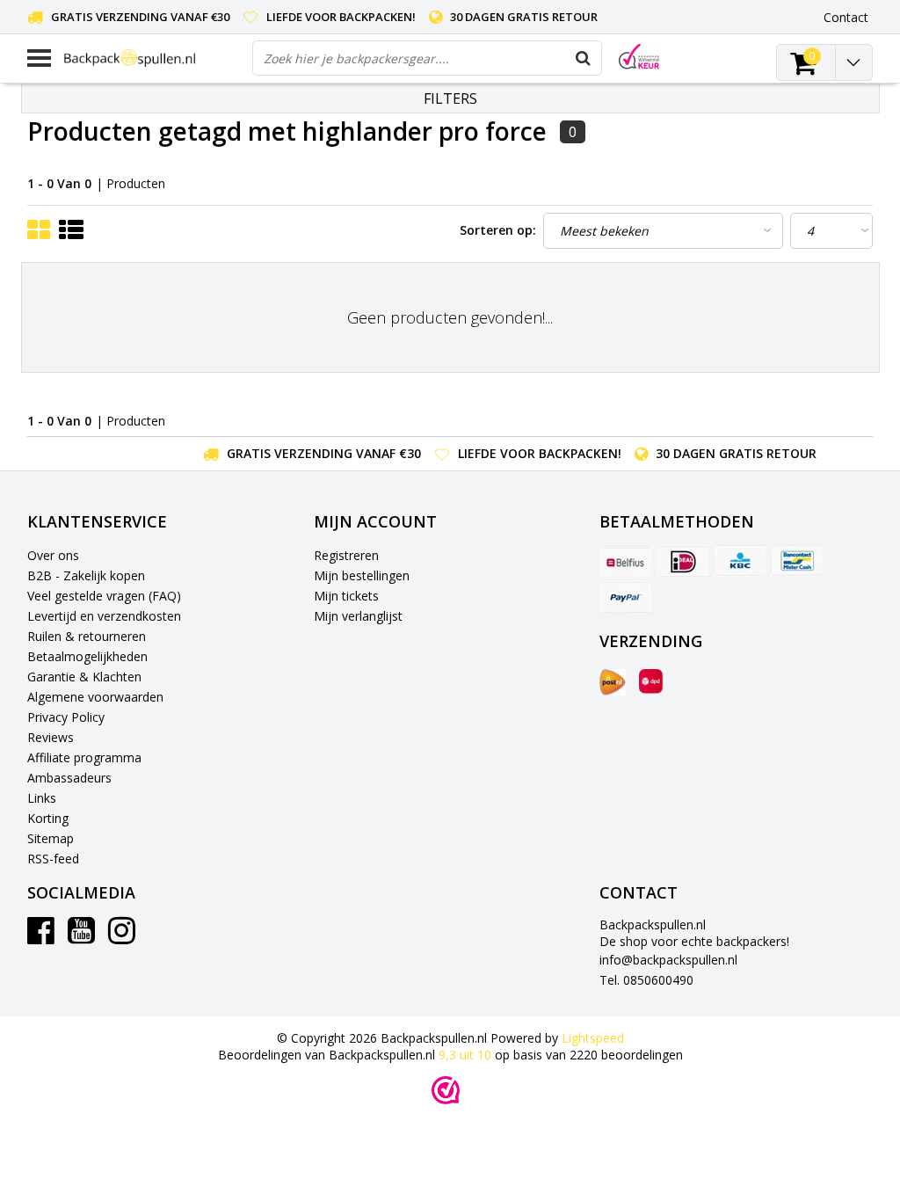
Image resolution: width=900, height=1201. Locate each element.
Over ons (53, 555)
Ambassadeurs (69, 777)
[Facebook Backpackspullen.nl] (40, 936)
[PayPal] (625, 597)
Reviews (50, 737)
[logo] (151, 57)
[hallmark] (639, 56)
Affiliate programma (84, 757)
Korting (48, 818)
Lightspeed (593, 1038)
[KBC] (740, 561)
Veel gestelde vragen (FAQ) (104, 595)
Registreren (346, 555)
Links (41, 798)
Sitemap (50, 838)
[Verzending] (612, 682)
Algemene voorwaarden (95, 696)
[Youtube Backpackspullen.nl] (81, 936)
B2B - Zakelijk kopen (86, 575)
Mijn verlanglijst (358, 616)
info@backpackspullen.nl (668, 959)
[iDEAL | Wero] (683, 561)
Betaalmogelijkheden (87, 656)
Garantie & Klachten (84, 676)
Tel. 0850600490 (646, 980)
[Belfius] (625, 561)
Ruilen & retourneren (86, 636)
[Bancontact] (797, 561)
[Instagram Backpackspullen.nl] (121, 936)
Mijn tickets (346, 595)
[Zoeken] (583, 58)
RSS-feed (53, 858)
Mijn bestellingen (362, 575)
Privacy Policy (66, 717)
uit (465, 1054)
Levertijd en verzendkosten (104, 616)
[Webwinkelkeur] (446, 1090)
